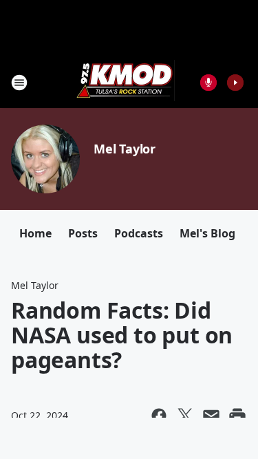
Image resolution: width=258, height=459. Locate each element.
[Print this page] (237, 415)
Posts (83, 233)
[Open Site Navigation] (19, 82)
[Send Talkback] (208, 82)
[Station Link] (124, 82)
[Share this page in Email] (211, 415)
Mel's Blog (207, 233)
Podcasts (138, 233)
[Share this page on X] (185, 415)
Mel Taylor (124, 148)
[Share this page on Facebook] (159, 415)
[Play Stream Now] (235, 82)
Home (35, 233)
